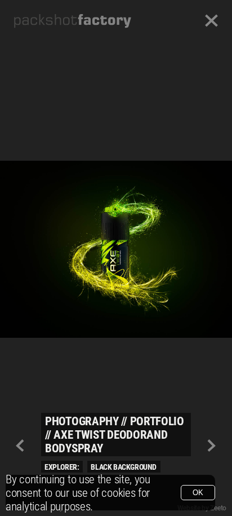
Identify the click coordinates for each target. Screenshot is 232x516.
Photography (82, 421)
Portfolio (157, 421)
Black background (124, 466)
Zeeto (218, 508)
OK (198, 492)
